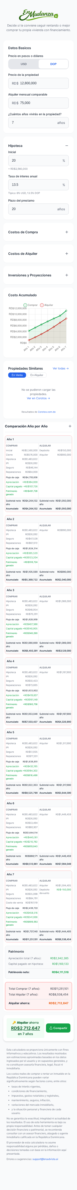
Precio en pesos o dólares (25, 56)
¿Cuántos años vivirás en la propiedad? (34, 114)
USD (24, 64)
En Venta (17, 375)
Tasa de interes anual (22, 176)
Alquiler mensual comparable (27, 94)
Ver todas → (61, 368)
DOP (53, 64)
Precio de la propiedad (23, 74)
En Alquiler (36, 375)
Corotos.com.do (47, 411)
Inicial (12, 152)
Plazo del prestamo (21, 200)
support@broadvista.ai (45, 1159)
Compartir (60, 1028)
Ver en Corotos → (38, 398)
